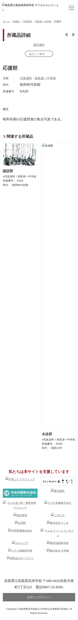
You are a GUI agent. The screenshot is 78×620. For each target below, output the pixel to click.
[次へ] (73, 35)
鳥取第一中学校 (45, 78)
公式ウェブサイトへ (39, 597)
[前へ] (66, 35)
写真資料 (26, 78)
